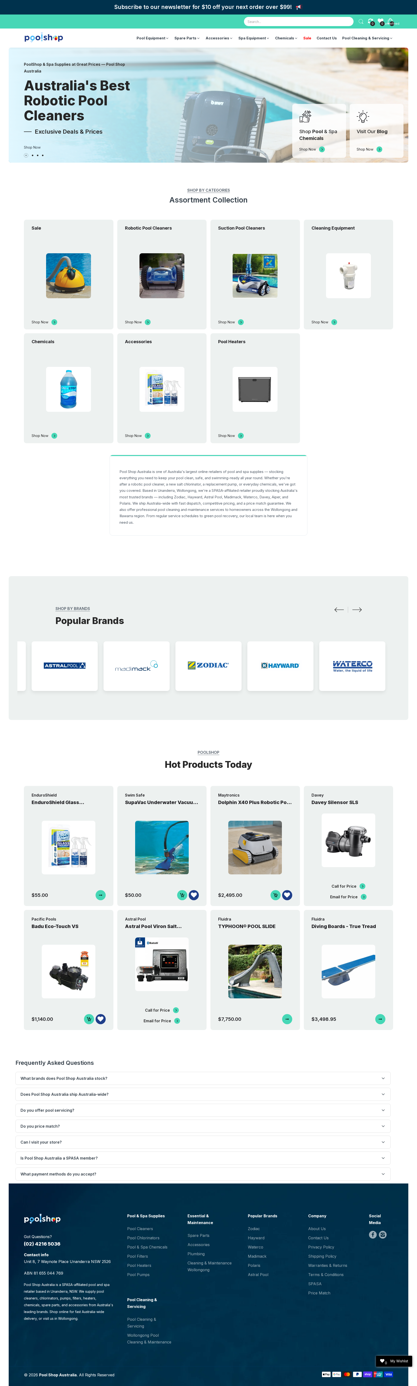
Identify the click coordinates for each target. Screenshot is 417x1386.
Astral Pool (258, 1274)
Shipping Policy (322, 1256)
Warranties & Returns (327, 1265)
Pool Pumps (138, 1274)
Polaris (254, 1265)
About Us (317, 1228)
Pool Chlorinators (143, 1237)
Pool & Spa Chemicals (147, 1247)
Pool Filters (137, 1256)
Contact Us (318, 1237)
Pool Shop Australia (58, 1374)
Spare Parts (198, 1235)
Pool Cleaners (140, 1228)
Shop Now (32, 147)
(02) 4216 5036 (42, 1244)
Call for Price (344, 886)
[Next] (357, 609)
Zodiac (254, 1228)
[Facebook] (373, 1235)
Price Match (319, 1293)
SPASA (315, 1283)
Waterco (255, 1247)
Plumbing (196, 1253)
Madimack (257, 1256)
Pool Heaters (139, 1265)
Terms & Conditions (326, 1274)
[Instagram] (383, 1235)
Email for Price (344, 896)
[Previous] (339, 609)
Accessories (199, 1244)
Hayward (256, 1237)
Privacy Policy (321, 1247)
